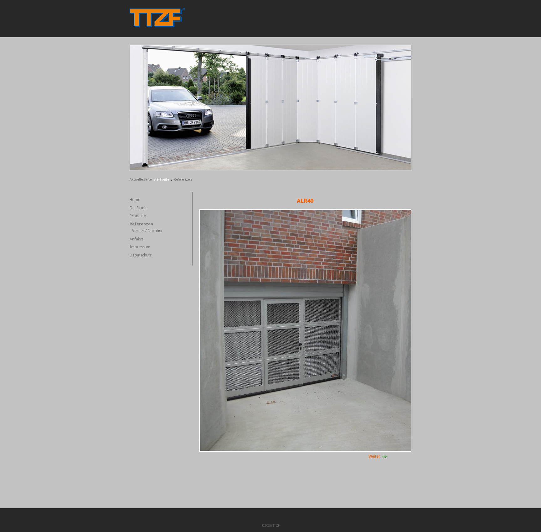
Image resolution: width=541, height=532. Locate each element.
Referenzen (141, 224)
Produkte (138, 215)
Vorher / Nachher (147, 231)
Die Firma (138, 207)
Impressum (140, 247)
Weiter (374, 456)
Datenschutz (141, 255)
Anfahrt (136, 239)
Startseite (161, 179)
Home (135, 199)
